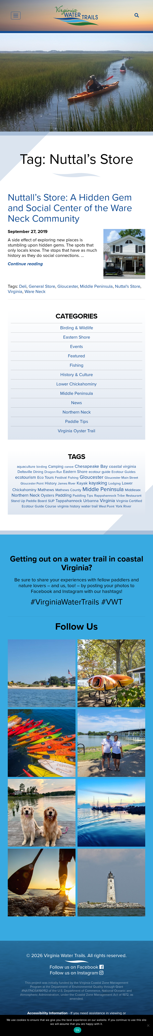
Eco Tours (45, 477)
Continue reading (25, 263)
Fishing (76, 365)
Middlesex (133, 490)
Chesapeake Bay (91, 466)
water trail (89, 506)
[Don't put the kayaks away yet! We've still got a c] (42, 743)
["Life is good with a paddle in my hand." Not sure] (42, 882)
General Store (42, 286)
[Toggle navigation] (16, 15)
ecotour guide (99, 472)
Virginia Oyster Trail (76, 430)
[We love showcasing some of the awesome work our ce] (111, 743)
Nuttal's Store (127, 286)
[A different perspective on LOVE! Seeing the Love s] (42, 673)
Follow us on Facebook (74, 967)
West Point (106, 506)
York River (123, 506)
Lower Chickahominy (76, 384)
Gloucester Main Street (121, 478)
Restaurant (133, 496)
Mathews (46, 489)
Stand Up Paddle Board (29, 501)
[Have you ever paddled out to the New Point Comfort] (111, 882)
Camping (55, 466)
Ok (77, 1030)
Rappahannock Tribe (109, 496)
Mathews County (68, 490)
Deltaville (25, 472)
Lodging (114, 484)
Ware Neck (35, 291)
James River (67, 484)
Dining (38, 472)
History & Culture (76, 374)
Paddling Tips (83, 496)
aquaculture (26, 467)
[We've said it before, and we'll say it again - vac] (111, 673)
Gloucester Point (32, 484)
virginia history (68, 506)
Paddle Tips (76, 421)
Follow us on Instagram (74, 973)
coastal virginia (122, 466)
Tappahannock (69, 500)
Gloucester (67, 286)
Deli (22, 286)
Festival (61, 478)
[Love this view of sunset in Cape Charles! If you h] (111, 813)
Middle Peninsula (96, 286)
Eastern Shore (76, 337)
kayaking (98, 483)
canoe (69, 467)
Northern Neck (77, 412)
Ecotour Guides (123, 472)
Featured (76, 356)
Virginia (15, 291)
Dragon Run (53, 472)
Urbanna (91, 500)
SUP (51, 501)
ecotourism (25, 477)
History (51, 483)
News (76, 402)
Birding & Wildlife (76, 327)
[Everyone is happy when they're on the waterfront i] (42, 813)
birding (41, 467)
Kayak (82, 483)
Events (76, 346)
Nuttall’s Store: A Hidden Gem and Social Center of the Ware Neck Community (70, 208)
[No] (148, 1025)
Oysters (47, 495)
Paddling (63, 495)
